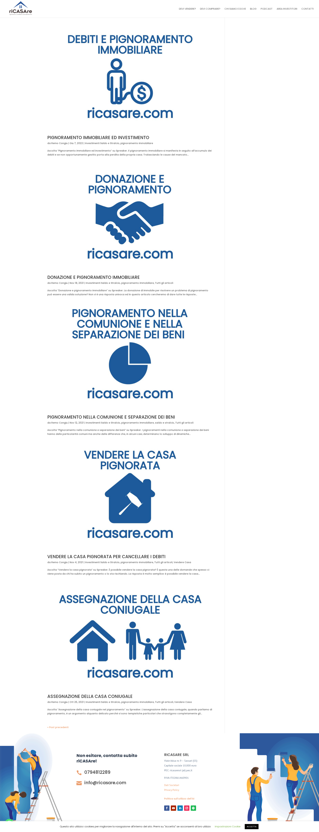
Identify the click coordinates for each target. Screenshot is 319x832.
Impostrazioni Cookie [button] (228, 826)
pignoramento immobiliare (136, 143)
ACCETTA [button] (252, 826)
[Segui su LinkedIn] (180, 808)
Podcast (266, 9)
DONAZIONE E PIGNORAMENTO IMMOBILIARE (93, 277)
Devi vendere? (187, 9)
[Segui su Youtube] (173, 808)
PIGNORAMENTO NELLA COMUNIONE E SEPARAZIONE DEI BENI (111, 417)
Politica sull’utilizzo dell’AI (179, 798)
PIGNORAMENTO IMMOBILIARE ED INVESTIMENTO (98, 138)
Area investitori (287, 9)
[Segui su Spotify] (193, 808)
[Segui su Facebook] (166, 808)
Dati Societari (171, 785)
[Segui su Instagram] (186, 808)
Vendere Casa (182, 562)
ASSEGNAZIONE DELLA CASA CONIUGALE (90, 696)
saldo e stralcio (164, 422)
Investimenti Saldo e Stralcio (102, 143)
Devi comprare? (210, 9)
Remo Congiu (59, 143)
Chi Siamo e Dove (235, 9)
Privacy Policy (171, 790)
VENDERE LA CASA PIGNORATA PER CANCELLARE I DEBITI (106, 557)
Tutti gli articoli (164, 283)
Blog (253, 9)
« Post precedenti (57, 727)
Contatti (307, 9)
